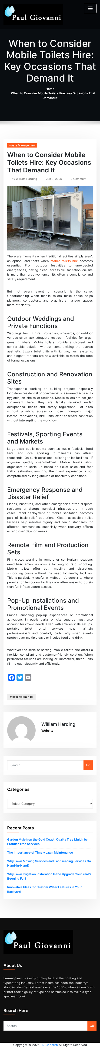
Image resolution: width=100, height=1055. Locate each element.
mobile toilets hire (64, 261)
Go (88, 765)
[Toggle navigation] (90, 8)
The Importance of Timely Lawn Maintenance (40, 852)
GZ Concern (49, 1045)
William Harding (24, 179)
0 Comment (79, 179)
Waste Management (22, 145)
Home (50, 89)
